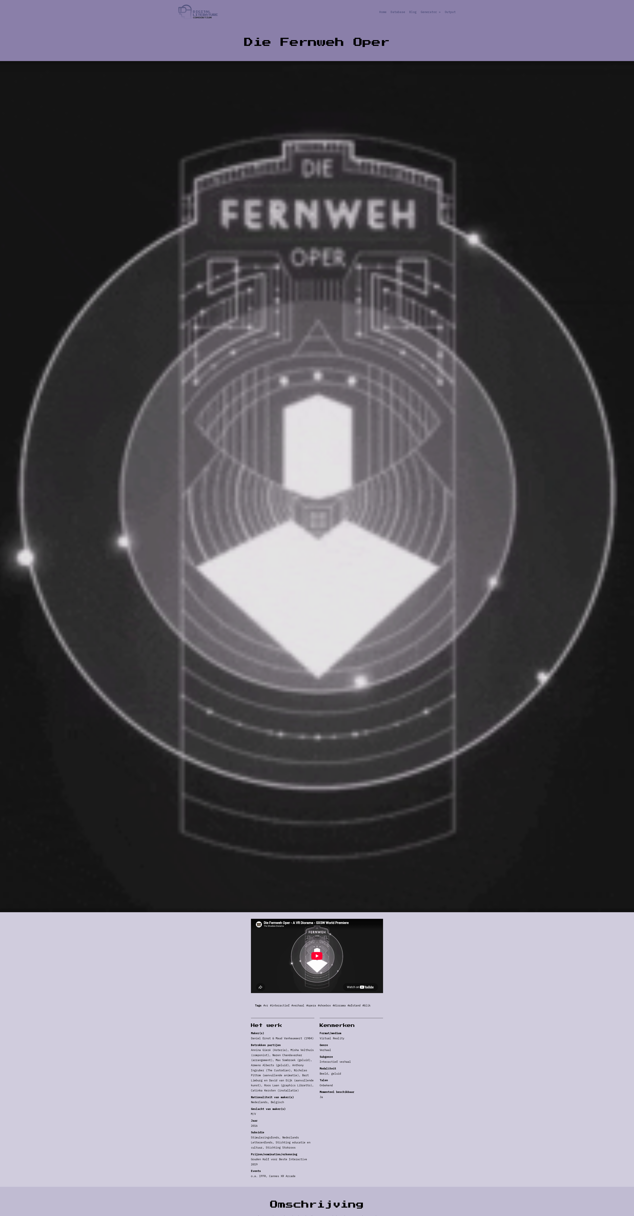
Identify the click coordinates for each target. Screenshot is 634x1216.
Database (398, 12)
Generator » (431, 12)
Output (450, 12)
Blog (413, 12)
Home (383, 12)
